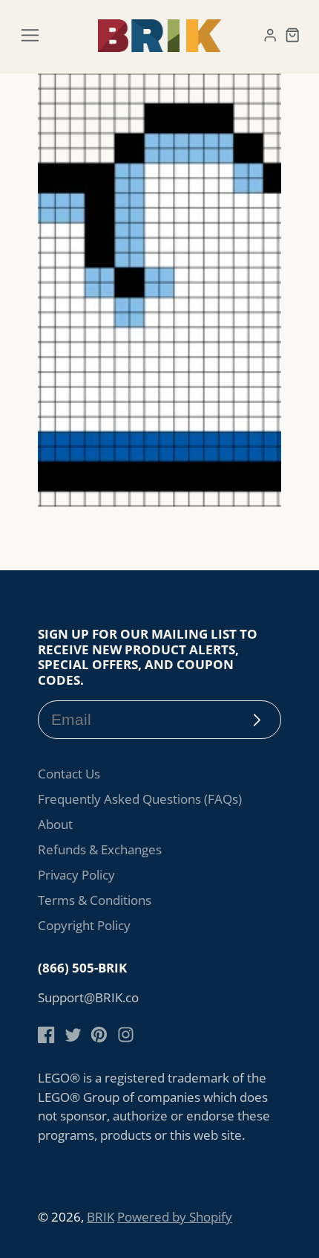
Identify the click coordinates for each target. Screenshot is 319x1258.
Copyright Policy (84, 925)
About (55, 824)
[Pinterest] (99, 1034)
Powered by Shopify (174, 1216)
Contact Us (69, 773)
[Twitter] (73, 1034)
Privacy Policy (76, 874)
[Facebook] (46, 1034)
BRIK (100, 1216)
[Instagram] (125, 1034)
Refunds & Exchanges (100, 849)
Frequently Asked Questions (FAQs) (140, 798)
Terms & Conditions (94, 900)
